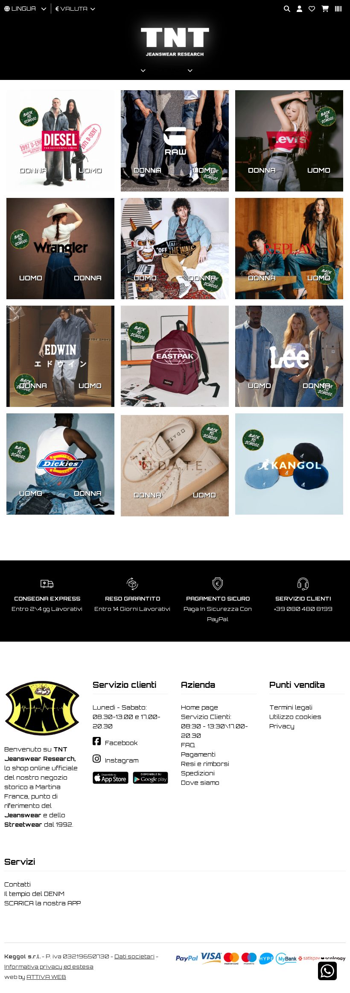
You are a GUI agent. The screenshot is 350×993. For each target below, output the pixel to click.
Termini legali (290, 707)
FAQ (188, 745)
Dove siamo (200, 782)
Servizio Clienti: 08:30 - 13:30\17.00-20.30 (214, 726)
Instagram (121, 760)
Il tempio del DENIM (34, 893)
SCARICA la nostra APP (42, 903)
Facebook (121, 743)
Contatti (17, 884)
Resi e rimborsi (205, 763)
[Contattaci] (308, 9)
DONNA (33, 170)
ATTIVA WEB (46, 977)
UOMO (90, 170)
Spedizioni (198, 773)
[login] (296, 9)
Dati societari (134, 956)
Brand (217, 70)
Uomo (126, 70)
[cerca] (283, 9)
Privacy (282, 726)
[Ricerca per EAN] (335, 9)
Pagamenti (198, 754)
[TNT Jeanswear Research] (175, 55)
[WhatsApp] (327, 976)
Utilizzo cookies (295, 716)
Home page (199, 707)
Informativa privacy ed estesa (48, 967)
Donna (171, 70)
